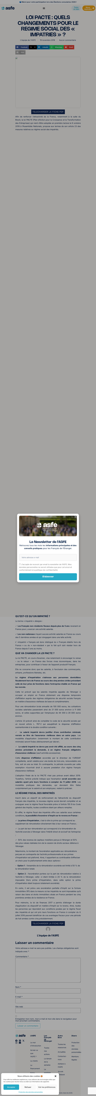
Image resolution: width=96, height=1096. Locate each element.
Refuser (28, 1087)
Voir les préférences (46, 1087)
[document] (48, 548)
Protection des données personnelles (31, 1092)
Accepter (11, 1087)
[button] (55, 1076)
